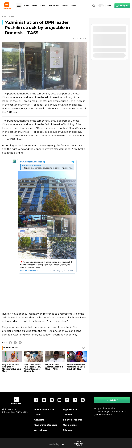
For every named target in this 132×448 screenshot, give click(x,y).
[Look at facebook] (36, 400)
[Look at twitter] (67, 400)
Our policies (70, 425)
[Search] (93, 5)
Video (42, 6)
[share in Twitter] (15, 342)
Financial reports (72, 420)
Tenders (67, 414)
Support (124, 5)
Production (53, 6)
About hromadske (44, 409)
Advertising (40, 430)
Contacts (39, 420)
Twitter (64, 6)
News (26, 6)
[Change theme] (101, 5)
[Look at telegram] (52, 400)
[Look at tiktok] (75, 400)
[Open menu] (19, 5)
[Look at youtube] (59, 400)
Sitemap (67, 430)
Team (37, 414)
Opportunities (71, 409)
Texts (34, 6)
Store (73, 6)
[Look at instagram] (44, 400)
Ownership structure (45, 425)
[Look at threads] (83, 400)
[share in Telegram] (20, 342)
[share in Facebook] (10, 342)
